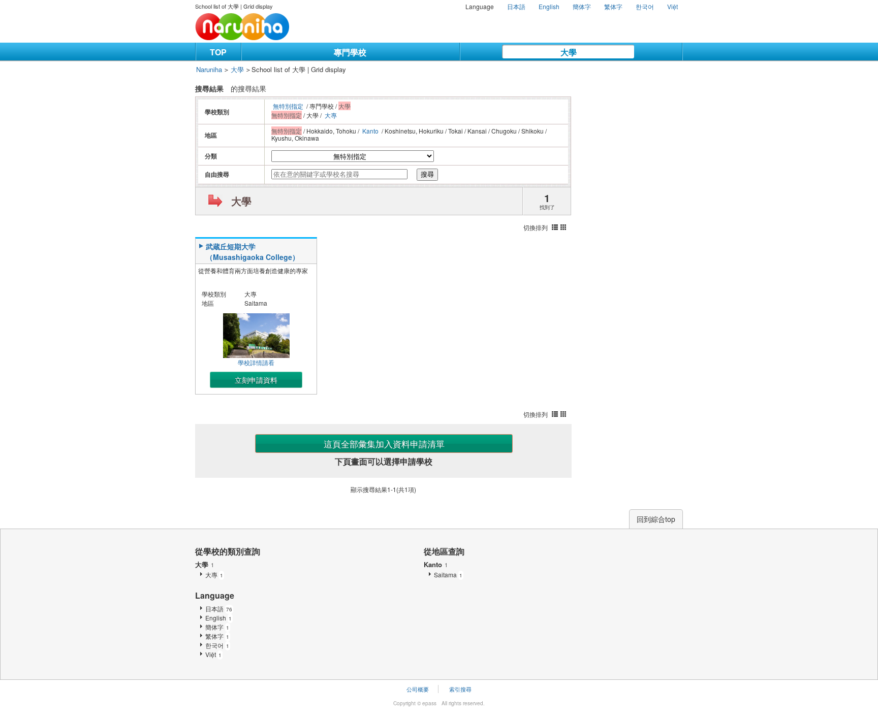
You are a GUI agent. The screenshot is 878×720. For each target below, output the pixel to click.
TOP (218, 52)
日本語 (516, 6)
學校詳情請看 (256, 362)
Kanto (370, 130)
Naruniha (209, 69)
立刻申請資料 (256, 380)
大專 (331, 115)
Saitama (448, 574)
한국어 (645, 6)
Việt (672, 6)
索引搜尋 (460, 689)
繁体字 (613, 6)
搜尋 (427, 174)
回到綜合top (656, 519)
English (549, 6)
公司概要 (417, 689)
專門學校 (350, 52)
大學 (568, 52)
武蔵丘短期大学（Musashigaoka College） (252, 251)
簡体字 (582, 6)
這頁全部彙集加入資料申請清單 (384, 443)
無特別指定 (288, 106)
